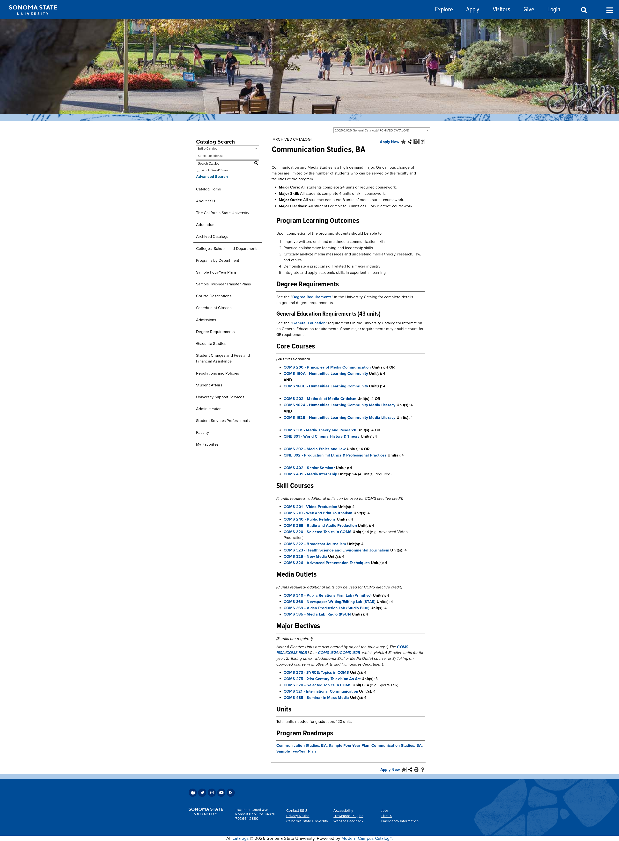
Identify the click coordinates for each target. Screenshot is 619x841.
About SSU (205, 201)
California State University (307, 821)
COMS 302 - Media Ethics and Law (315, 449)
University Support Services (220, 397)
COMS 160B (296, 652)
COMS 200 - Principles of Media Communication (327, 367)
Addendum (205, 224)
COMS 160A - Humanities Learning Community (326, 373)
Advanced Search (212, 176)
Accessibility (343, 810)
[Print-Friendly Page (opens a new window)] (416, 141)
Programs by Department (217, 260)
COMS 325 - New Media (305, 556)
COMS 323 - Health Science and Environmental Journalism (337, 550)
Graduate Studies (211, 343)
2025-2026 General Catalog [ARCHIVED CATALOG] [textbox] (372, 130)
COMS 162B (350, 652)
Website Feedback (348, 821)
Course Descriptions (213, 296)
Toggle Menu (609, 10)
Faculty (202, 432)
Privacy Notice (298, 816)
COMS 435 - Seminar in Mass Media (316, 697)
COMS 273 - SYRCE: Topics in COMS (316, 672)
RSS (231, 793)
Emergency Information (400, 821)
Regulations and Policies (217, 373)
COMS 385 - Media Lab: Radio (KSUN (317, 614)
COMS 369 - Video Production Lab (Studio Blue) (326, 608)
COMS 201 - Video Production (310, 506)
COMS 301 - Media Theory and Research (320, 430)
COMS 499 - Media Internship (310, 474)
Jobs (385, 810)
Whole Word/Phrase (215, 170)
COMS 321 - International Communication (321, 691)
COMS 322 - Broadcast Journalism (315, 544)
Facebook (193, 793)
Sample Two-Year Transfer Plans (223, 284)
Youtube (221, 793)
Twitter (202, 793)
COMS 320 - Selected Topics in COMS (318, 531)
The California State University (222, 212)
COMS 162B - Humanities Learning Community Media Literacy (340, 417)
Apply (472, 10)
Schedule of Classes (213, 307)
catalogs (241, 838)
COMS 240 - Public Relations (310, 519)
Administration (209, 408)
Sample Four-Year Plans (216, 272)
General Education (308, 323)
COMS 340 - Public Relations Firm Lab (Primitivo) (328, 595)
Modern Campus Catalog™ (366, 838)
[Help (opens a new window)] (422, 141)
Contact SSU (296, 810)
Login (553, 10)
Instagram (212, 793)
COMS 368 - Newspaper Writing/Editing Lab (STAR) (330, 601)
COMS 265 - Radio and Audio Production (320, 525)
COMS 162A (328, 652)
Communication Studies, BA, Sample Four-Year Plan (322, 745)
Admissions (206, 320)
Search (583, 10)
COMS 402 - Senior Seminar (309, 467)
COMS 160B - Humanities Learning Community (326, 386)
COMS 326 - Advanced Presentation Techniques (327, 562)
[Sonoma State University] (33, 19)
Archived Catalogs (212, 236)
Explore (444, 10)
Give (528, 10)
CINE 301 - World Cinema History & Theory (322, 436)
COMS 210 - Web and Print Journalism (318, 513)
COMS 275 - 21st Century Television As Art (322, 678)
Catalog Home (208, 189)
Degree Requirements (215, 331)
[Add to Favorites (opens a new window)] (403, 141)
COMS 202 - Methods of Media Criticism (320, 398)
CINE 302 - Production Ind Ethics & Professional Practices (335, 455)
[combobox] (381, 130)
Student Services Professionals (223, 420)
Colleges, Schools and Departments (227, 248)
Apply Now (389, 141)
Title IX (386, 816)
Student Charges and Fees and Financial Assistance (223, 358)
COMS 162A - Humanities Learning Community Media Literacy (340, 405)
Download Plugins (348, 816)
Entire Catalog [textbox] (208, 149)
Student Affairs (209, 385)
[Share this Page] (409, 141)
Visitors (501, 10)
